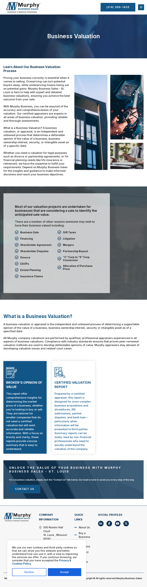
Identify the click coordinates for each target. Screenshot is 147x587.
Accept (64, 572)
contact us (24, 488)
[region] (46, 560)
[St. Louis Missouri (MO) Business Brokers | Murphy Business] (17, 517)
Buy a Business (84, 535)
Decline (29, 572)
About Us (84, 527)
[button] (141, 7)
